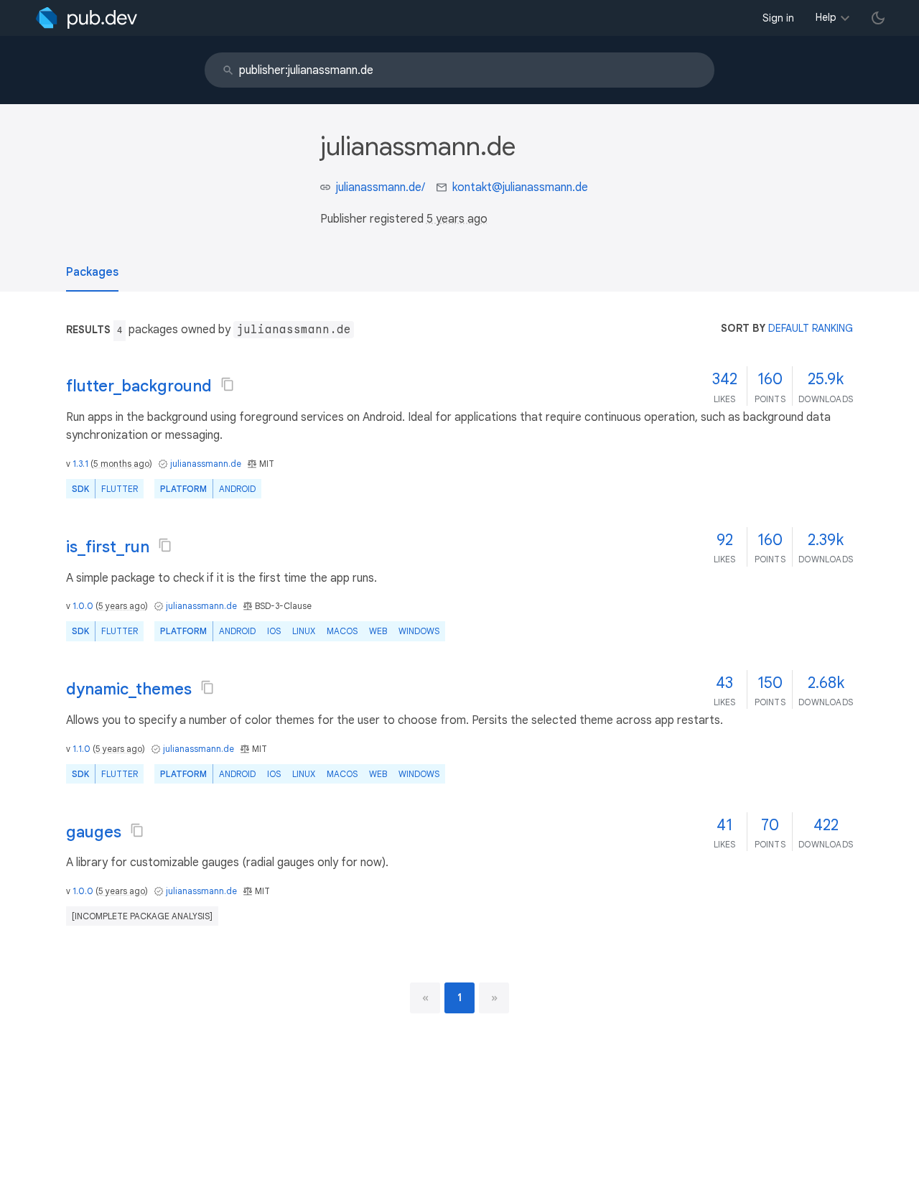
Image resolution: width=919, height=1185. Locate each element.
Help (826, 17)
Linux (303, 631)
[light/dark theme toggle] (878, 18)
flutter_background (139, 386)
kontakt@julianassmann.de (520, 187)
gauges (93, 832)
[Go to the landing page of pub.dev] (86, 18)
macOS (342, 631)
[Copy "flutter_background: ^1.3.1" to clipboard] (227, 384)
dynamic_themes (129, 689)
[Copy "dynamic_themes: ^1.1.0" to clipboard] (207, 687)
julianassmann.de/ (380, 187)
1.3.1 (80, 463)
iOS (274, 631)
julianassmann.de (205, 463)
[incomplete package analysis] (142, 916)
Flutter (119, 488)
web (378, 631)
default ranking (810, 328)
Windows (418, 631)
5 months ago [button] (121, 463)
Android (237, 488)
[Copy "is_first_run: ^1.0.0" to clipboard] (165, 545)
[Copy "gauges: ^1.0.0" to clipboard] (137, 830)
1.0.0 (83, 605)
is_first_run (107, 547)
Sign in (778, 17)
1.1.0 (81, 748)
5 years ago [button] (457, 219)
